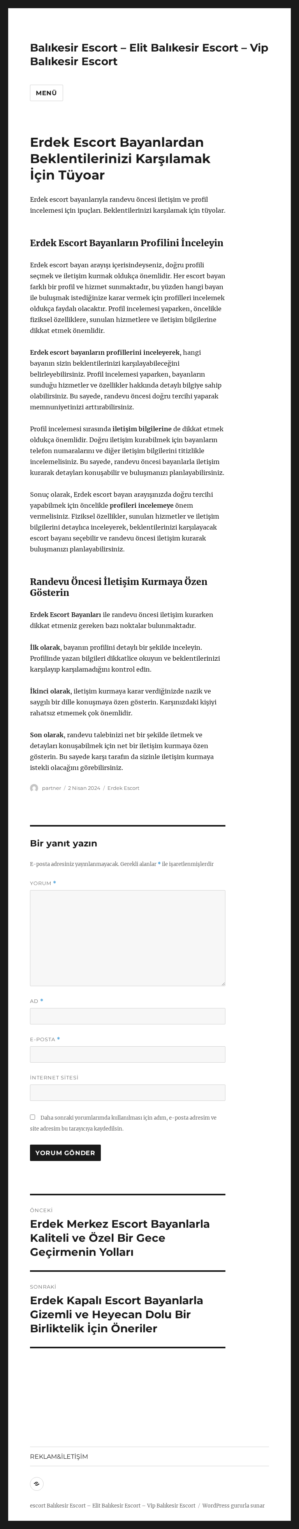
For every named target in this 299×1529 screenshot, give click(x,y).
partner (51, 788)
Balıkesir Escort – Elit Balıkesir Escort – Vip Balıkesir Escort (121, 1505)
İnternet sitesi (54, 1077)
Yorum (43, 883)
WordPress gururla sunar (233, 1505)
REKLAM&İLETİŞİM (59, 1456)
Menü (46, 93)
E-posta (45, 1039)
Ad (37, 1001)
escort (38, 1505)
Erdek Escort (123, 788)
